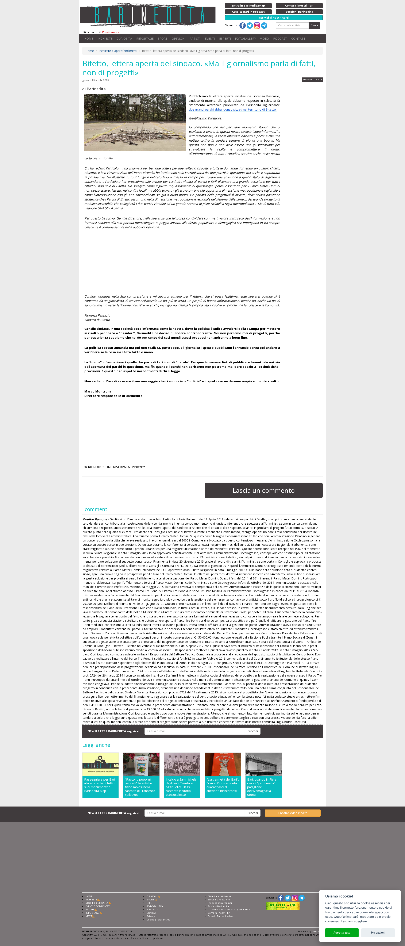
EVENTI (210, 39)
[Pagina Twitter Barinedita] (288, 897)
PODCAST (280, 39)
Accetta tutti (341, 932)
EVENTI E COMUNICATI (97, 906)
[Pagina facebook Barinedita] (281, 897)
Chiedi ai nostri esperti (220, 896)
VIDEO (264, 39)
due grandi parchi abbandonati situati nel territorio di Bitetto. (233, 109)
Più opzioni (378, 932)
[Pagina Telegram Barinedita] (301, 897)
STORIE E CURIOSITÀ (96, 902)
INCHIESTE (104, 39)
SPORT (162, 39)
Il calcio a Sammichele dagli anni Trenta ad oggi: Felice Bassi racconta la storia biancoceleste (181, 786)
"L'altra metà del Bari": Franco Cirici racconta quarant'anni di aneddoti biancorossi (223, 785)
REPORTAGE (145, 39)
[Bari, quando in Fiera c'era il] (264, 764)
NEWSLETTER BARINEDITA (114, 731)
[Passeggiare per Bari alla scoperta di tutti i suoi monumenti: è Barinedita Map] (100, 764)
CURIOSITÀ (124, 39)
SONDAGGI (153, 909)
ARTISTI (195, 39)
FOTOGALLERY (245, 39)
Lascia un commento (264, 490)
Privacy (151, 916)
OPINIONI (178, 39)
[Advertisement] (182, 264)
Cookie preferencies (158, 919)
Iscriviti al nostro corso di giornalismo (229, 909)
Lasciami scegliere (354, 921)
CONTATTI (298, 39)
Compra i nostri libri (219, 912)
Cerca (314, 25)
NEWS (88, 916)
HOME (88, 39)
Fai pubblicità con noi (220, 902)
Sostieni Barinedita (218, 906)
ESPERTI (225, 39)
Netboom (317, 931)
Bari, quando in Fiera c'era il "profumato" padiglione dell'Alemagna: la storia (262, 786)
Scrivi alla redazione (219, 899)
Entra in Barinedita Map (221, 916)
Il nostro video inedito (293, 813)
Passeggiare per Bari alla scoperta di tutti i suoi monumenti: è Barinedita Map (99, 785)
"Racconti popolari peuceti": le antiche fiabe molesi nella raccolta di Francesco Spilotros (140, 786)
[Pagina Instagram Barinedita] (295, 897)
